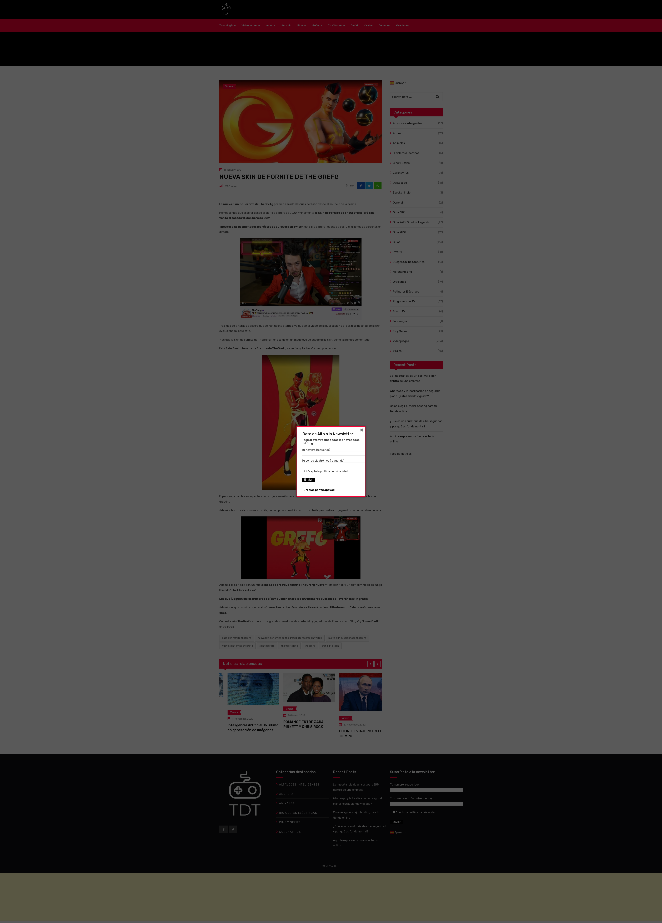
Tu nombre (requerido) (316, 450)
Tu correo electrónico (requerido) (323, 460)
